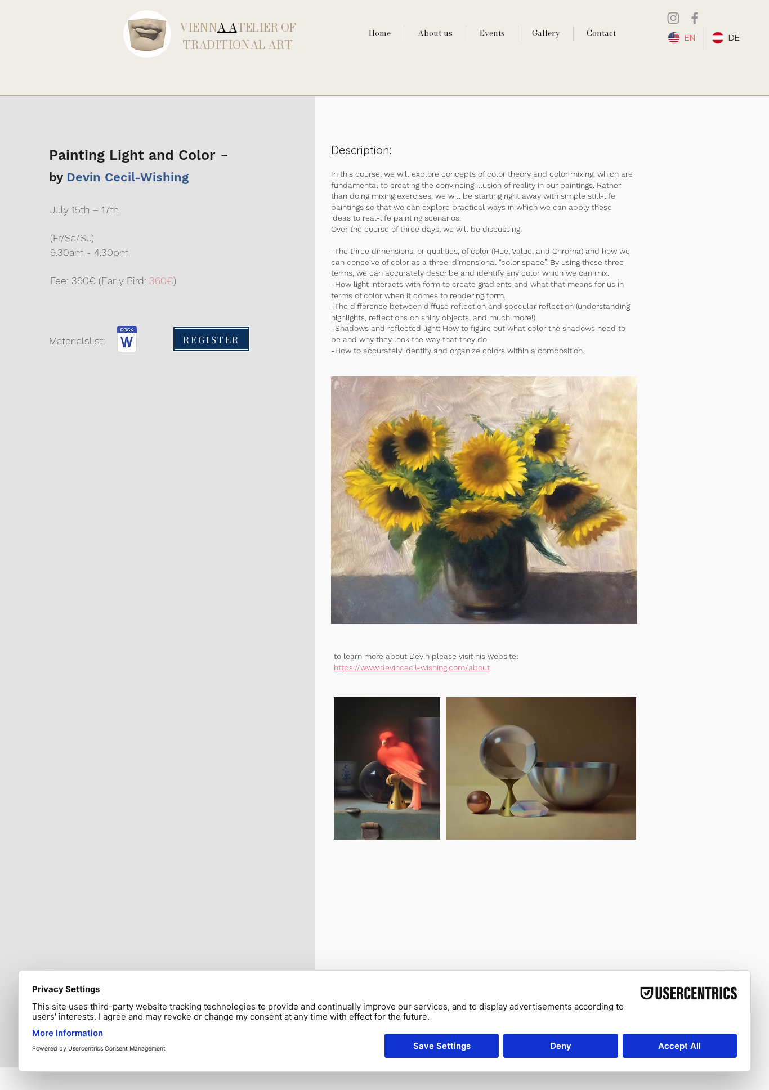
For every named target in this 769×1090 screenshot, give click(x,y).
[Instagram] (673, 18)
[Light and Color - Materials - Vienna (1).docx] (127, 340)
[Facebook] (695, 18)
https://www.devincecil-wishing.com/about (412, 667)
